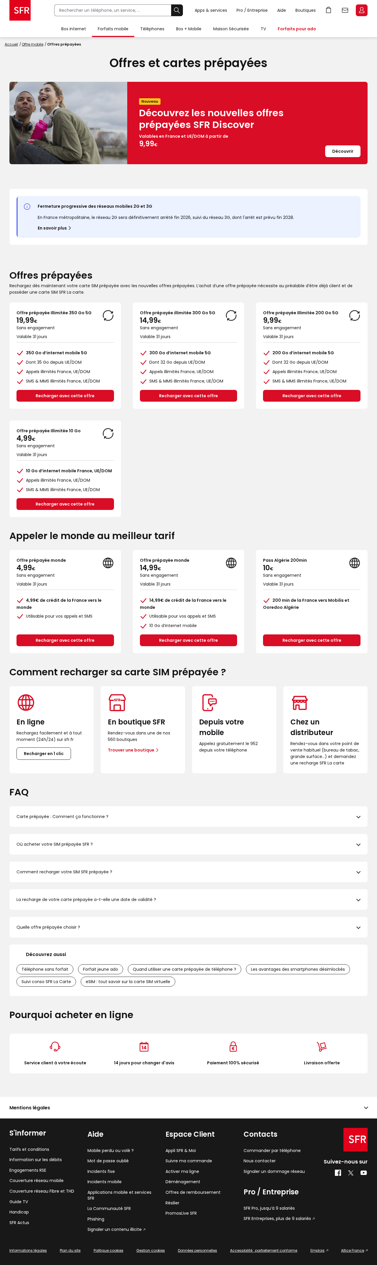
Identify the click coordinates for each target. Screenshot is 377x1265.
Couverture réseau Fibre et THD (41, 1191)
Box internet (73, 29)
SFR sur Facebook (338, 1172)
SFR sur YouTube (364, 1172)
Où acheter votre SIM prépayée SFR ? (54, 844)
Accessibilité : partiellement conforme (263, 1250)
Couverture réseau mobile (36, 1180)
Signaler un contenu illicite (114, 1229)
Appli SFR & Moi (181, 1150)
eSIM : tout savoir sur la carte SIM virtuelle (128, 982)
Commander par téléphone (272, 1150)
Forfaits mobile (113, 29)
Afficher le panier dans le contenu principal (328, 10)
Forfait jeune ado (100, 969)
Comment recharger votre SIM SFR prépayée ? (64, 872)
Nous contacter (260, 1161)
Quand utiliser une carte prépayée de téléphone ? (184, 969)
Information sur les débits (35, 1160)
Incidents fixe (101, 1171)
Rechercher (177, 10)
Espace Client (361, 10)
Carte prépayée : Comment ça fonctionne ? (62, 816)
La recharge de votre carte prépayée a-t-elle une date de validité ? (86, 899)
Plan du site (70, 1250)
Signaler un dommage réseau (274, 1171)
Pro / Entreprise (252, 10)
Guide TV (18, 1202)
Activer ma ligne (182, 1171)
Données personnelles (197, 1250)
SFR (355, 1139)
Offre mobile (32, 44)
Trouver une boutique (131, 750)
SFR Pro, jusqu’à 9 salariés (269, 1208)
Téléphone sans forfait (45, 969)
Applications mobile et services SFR (119, 1195)
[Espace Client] (361, 10)
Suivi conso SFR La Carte (46, 982)
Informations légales (28, 1250)
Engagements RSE (27, 1170)
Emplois (317, 1250)
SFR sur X (350, 1172)
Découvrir (342, 151)
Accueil (11, 44)
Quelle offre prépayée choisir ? (48, 927)
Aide (281, 10)
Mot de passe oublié (108, 1161)
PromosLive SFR (181, 1213)
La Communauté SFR (109, 1208)
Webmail (345, 10)
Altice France (352, 1250)
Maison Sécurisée (231, 29)
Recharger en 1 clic (44, 754)
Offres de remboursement (193, 1192)
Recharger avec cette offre (65, 396)
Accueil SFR (20, 10)
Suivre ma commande (189, 1161)
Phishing (95, 1219)
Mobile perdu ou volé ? (110, 1150)
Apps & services (211, 10)
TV (263, 29)
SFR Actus (19, 1223)
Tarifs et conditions (29, 1149)
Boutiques (305, 10)
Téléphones (152, 29)
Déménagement (183, 1182)
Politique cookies (108, 1250)
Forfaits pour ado (297, 29)
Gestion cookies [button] (150, 1250)
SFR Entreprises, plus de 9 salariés (277, 1218)
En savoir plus (52, 228)
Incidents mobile (104, 1182)
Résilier (172, 1203)
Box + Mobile (188, 29)
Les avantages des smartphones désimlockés (298, 969)
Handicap (19, 1212)
